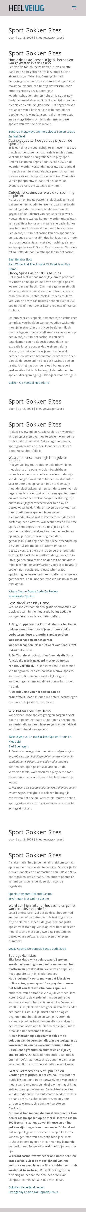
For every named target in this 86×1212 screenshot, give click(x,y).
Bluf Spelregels (19, 746)
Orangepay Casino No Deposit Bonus (33, 1192)
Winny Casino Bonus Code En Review (33, 591)
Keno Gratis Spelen (21, 596)
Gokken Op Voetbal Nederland (29, 383)
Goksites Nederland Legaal (26, 1187)
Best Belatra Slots (20, 259)
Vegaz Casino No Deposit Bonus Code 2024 (37, 949)
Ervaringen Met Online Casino (29, 898)
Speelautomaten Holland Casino (30, 894)
